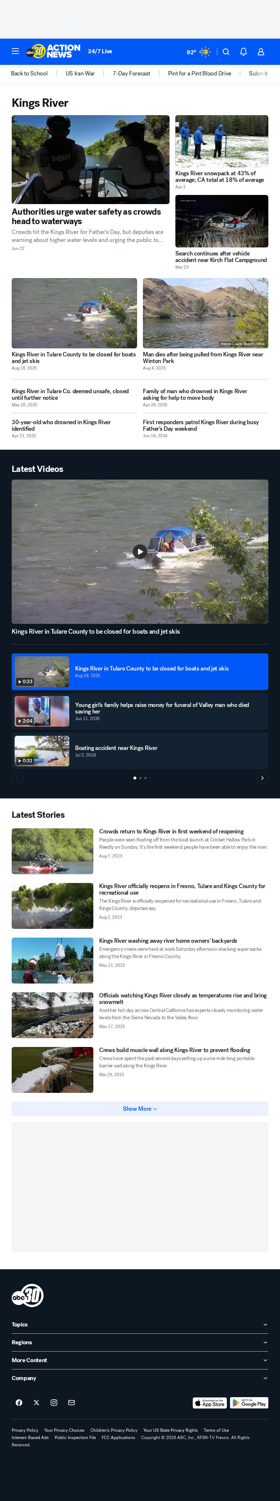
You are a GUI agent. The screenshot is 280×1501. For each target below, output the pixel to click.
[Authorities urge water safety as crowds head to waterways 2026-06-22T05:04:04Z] (91, 159)
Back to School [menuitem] (29, 73)
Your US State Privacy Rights (170, 1430)
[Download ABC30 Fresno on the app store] (210, 1403)
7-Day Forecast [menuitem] (131, 73)
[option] (38, 73)
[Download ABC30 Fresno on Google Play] (249, 1403)
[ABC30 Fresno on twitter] (36, 1403)
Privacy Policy (25, 1430)
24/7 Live (100, 51)
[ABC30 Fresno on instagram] (54, 1403)
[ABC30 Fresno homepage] (53, 52)
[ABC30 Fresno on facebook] (19, 1403)
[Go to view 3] (145, 778)
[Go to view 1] (134, 778)
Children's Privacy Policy (113, 1430)
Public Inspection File (75, 1437)
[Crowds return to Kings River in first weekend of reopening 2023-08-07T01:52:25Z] (52, 851)
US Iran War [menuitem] (80, 73)
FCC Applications (118, 1437)
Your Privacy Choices (64, 1430)
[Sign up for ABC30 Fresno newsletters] (71, 1403)
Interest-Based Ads (30, 1437)
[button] (15, 51)
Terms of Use (216, 1430)
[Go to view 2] (140, 778)
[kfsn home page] (28, 1295)
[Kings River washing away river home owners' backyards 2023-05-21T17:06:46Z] (52, 961)
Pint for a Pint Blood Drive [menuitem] (199, 73)
